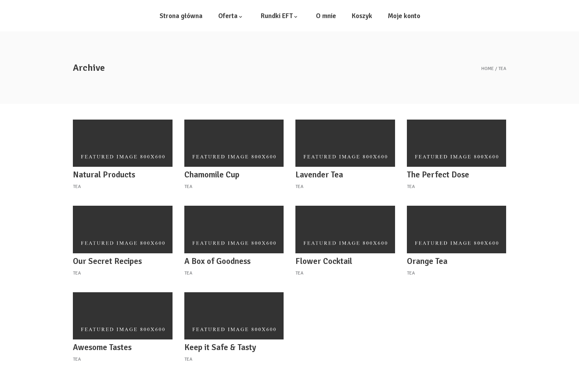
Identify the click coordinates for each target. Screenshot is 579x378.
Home (487, 68)
